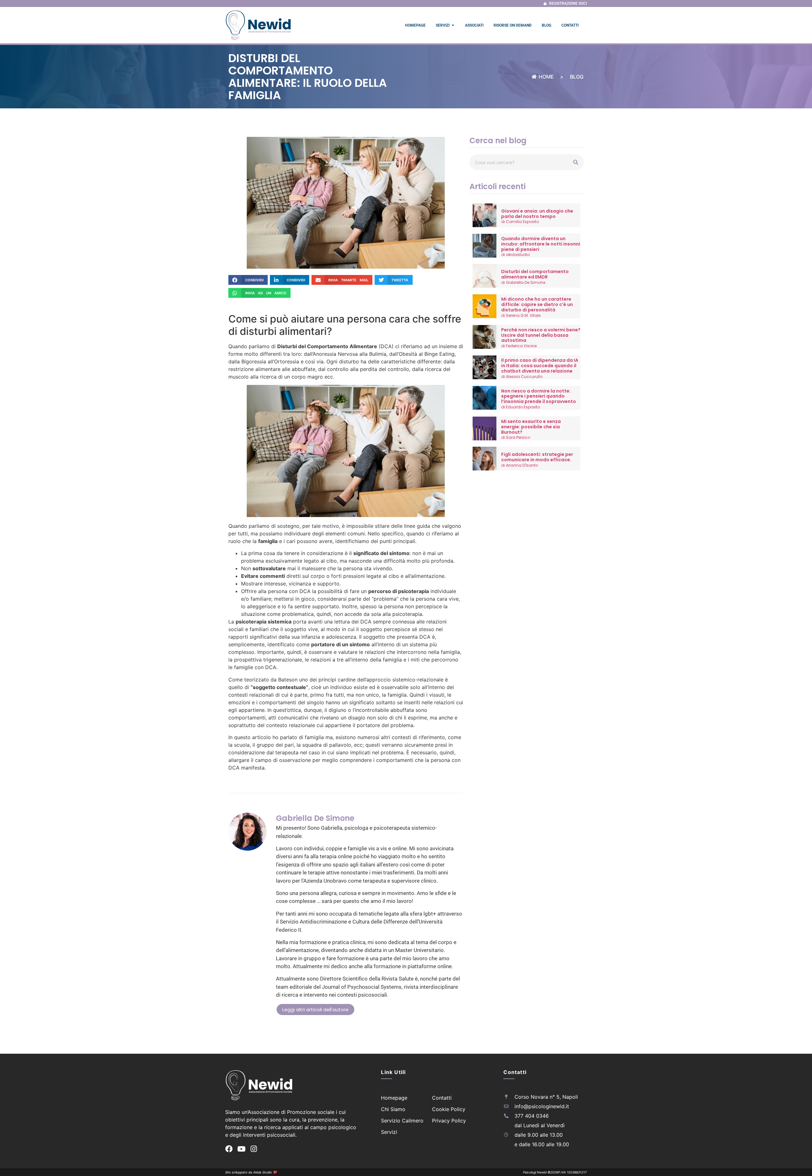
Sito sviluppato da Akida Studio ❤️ (251, 1172)
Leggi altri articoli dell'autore (315, 1009)
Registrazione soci (568, 3)
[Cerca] (576, 162)
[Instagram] (253, 1149)
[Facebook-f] (228, 1149)
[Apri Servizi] (453, 25)
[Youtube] (241, 1149)
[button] (248, 280)
